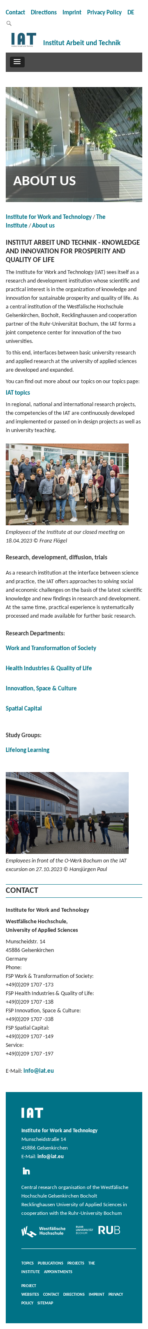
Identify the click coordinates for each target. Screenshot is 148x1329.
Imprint (71, 13)
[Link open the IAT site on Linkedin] (28, 1175)
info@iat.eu (38, 1071)
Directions (44, 13)
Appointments (58, 1272)
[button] (17, 62)
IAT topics (18, 393)
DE (130, 13)
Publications (50, 1263)
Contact (15, 13)
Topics (27, 1263)
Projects (75, 1263)
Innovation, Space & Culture (41, 689)
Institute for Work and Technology (49, 217)
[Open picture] (67, 525)
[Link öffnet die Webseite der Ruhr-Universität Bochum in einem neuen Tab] (98, 1234)
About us (43, 226)
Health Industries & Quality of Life (49, 669)
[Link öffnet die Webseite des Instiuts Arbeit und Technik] (32, 1118)
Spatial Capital (24, 709)
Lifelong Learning (27, 750)
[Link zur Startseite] (24, 47)
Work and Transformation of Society (51, 649)
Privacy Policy (104, 13)
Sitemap (45, 1303)
